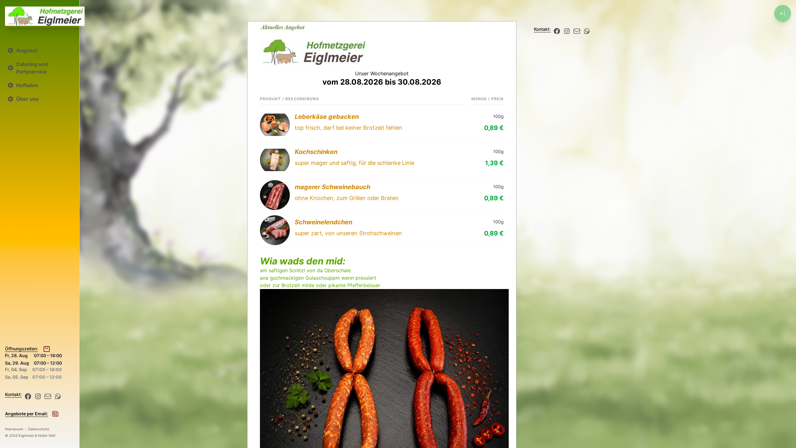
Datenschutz (38, 429)
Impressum (14, 429)
